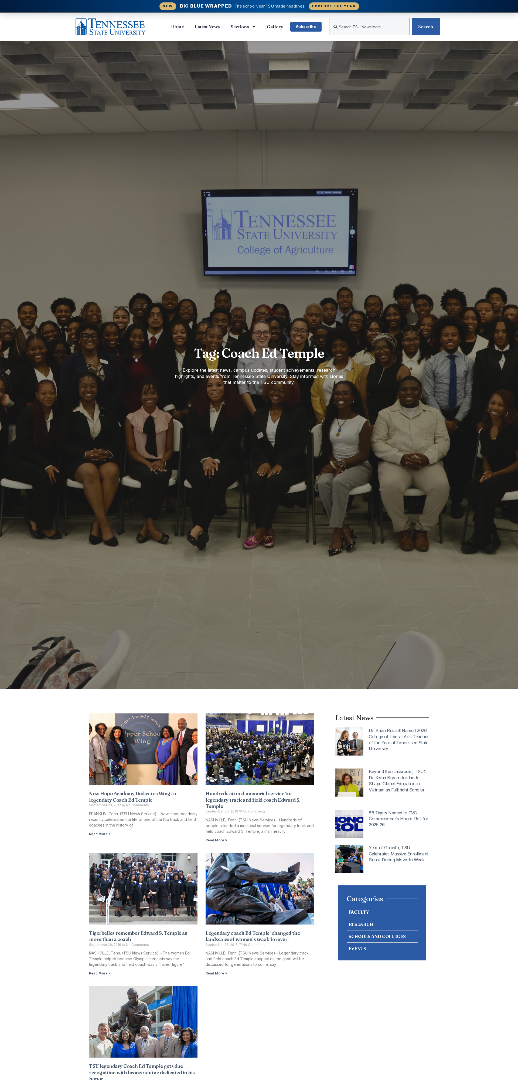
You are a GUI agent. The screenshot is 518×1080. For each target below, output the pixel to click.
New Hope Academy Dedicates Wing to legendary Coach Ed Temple (132, 796)
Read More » (100, 834)
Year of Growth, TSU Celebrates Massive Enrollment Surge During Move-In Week (398, 853)
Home (177, 26)
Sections (240, 26)
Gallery (275, 26)
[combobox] (369, 26)
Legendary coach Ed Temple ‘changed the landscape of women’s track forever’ (253, 936)
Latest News (207, 26)
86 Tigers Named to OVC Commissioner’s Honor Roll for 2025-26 (398, 819)
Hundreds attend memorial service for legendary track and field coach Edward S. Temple (253, 799)
